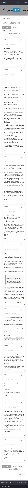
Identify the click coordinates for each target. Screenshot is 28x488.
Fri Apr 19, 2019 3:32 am (10, 44)
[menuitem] (5, 2)
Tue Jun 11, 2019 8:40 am (10, 161)
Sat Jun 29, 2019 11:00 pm (11, 407)
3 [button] (17, 33)
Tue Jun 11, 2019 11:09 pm (11, 249)
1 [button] (14, 33)
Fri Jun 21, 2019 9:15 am (10, 379)
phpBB (8, 486)
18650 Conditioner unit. (11, 23)
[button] (13, 33)
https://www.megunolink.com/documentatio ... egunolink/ (14, 186)
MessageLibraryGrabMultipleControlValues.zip (15, 337)
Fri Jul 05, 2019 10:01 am (10, 444)
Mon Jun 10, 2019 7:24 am (11, 74)
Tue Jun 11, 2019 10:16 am (11, 211)
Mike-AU (6, 39)
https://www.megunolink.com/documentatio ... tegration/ (14, 388)
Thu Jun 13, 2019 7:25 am (11, 313)
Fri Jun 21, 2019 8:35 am (10, 350)
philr (5, 156)
